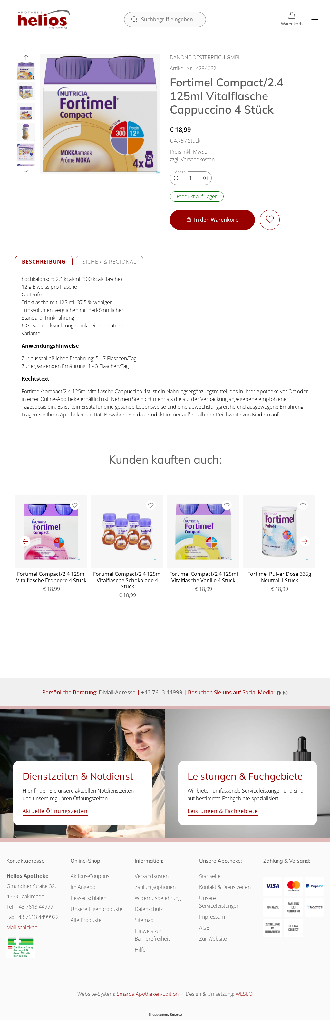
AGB (204, 927)
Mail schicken (21, 927)
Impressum (212, 916)
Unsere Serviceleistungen (219, 902)
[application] (212, 220)
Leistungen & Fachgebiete (223, 811)
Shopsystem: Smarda (165, 1015)
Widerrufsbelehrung (158, 898)
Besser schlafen (88, 898)
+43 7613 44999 (161, 692)
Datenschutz (149, 909)
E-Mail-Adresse (117, 692)
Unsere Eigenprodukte (96, 909)
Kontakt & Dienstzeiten (225, 887)
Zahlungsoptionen (155, 887)
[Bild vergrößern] (100, 114)
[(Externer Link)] (20, 948)
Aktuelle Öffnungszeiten (55, 811)
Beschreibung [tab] (44, 261)
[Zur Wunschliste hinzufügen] (270, 220)
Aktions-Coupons (90, 876)
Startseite (210, 876)
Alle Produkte (86, 920)
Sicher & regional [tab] (109, 261)
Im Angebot (84, 887)
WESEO (244, 993)
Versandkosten (152, 876)
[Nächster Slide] (26, 170)
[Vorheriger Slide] (26, 58)
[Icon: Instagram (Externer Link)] (285, 692)
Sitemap (144, 920)
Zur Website (213, 940)
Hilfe (140, 949)
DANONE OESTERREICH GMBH (206, 57)
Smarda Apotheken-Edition (148, 993)
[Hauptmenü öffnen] (315, 19)
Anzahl (181, 172)
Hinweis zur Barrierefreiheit (152, 934)
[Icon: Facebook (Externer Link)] (278, 692)
